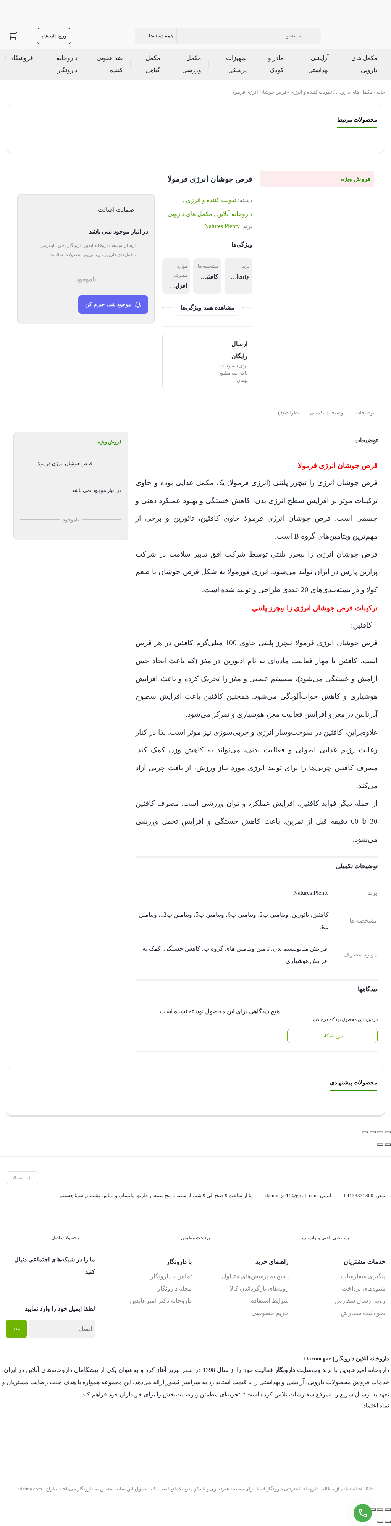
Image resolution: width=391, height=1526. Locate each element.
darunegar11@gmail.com (291, 1195)
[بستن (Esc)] (365, 1132)
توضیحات (365, 413)
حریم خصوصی (270, 1313)
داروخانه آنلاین (234, 214)
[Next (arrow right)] (380, 1522)
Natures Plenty (222, 226)
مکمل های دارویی (354, 92)
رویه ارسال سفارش (359, 1300)
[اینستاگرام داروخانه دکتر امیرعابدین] (89, 1288)
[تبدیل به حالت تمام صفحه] (380, 1132)
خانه (380, 92)
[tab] (365, 413)
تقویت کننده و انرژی (311, 92)
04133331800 (358, 1195)
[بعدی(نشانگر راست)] (380, 1144)
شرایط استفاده (270, 1300)
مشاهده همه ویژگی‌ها (207, 307)
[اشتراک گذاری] (373, 1132)
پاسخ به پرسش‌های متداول (255, 1276)
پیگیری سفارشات (363, 1276)
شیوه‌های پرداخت (363, 1288)
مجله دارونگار (174, 1288)
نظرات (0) (288, 413)
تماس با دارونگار (171, 1276)
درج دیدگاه (333, 1036)
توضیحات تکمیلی (327, 413)
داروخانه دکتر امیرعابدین (161, 1300)
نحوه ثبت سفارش (363, 1313)
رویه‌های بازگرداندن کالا (259, 1288)
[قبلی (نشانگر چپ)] (388, 1144)
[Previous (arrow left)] (388, 1522)
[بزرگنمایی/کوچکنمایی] (388, 1132)
